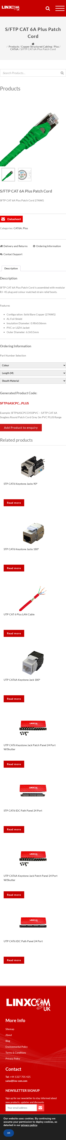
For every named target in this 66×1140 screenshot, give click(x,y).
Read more (14, 502)
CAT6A (14, 49)
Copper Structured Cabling (36, 46)
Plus (56, 46)
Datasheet (14, 219)
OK (8, 1133)
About (9, 1035)
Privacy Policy (13, 1058)
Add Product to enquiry (21, 427)
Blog (8, 1040)
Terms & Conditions (16, 1052)
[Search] (62, 73)
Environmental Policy (17, 1046)
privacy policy (29, 1125)
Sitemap (10, 1029)
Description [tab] (11, 268)
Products (14, 46)
